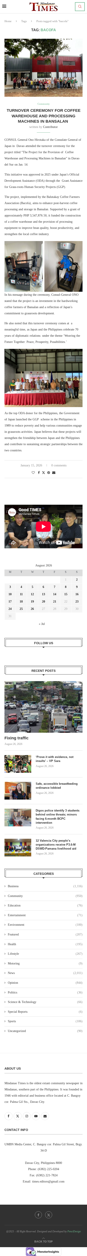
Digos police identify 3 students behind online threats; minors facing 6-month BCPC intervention (57, 816)
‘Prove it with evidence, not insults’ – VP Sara (54, 759)
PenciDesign (74, 1231)
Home (8, 21)
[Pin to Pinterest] (48, 473)
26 (32, 609)
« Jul (42, 624)
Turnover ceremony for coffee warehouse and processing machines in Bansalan (44, 116)
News (45, 973)
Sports (45, 1021)
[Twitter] (48, 1214)
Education (45, 905)
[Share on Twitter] (43, 473)
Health (45, 944)
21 (54, 601)
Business (45, 886)
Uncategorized (45, 1031)
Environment (45, 924)
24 (10, 609)
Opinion (45, 982)
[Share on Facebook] (39, 473)
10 (10, 594)
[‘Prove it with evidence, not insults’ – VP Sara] (17, 764)
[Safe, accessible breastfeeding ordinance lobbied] (17, 791)
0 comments (58, 465)
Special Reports (45, 1011)
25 (21, 609)
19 (32, 601)
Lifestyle (45, 953)
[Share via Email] (53, 473)
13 (43, 594)
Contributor (50, 127)
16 (77, 594)
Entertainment (45, 915)
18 (21, 601)
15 (65, 594)
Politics (45, 992)
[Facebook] (38, 1214)
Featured (45, 934)
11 (21, 594)
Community (45, 896)
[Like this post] (33, 473)
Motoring (45, 963)
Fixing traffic (16, 738)
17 (10, 601)
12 (32, 594)
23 (77, 601)
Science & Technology (45, 1002)
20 (43, 601)
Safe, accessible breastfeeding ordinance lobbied (57, 785)
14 (54, 594)
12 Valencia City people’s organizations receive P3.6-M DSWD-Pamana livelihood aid (56, 844)
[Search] (80, 6)
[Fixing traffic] (43, 707)
